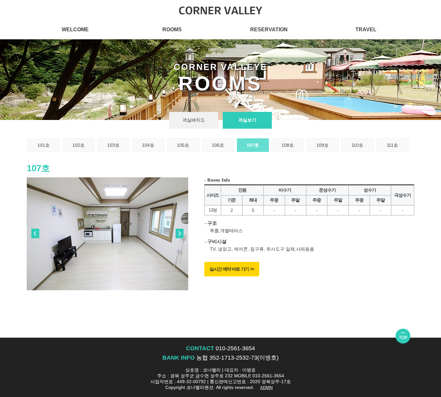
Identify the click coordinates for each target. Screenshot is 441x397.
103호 (113, 145)
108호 (288, 145)
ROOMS (172, 29)
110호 (357, 145)
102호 (78, 145)
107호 (253, 145)
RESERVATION (269, 29)
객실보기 (247, 120)
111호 (392, 145)
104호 (148, 145)
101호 (43, 145)
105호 (183, 145)
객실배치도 (193, 120)
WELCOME (75, 29)
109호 (322, 145)
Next (180, 234)
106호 (218, 145)
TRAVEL (365, 29)
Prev (35, 234)
